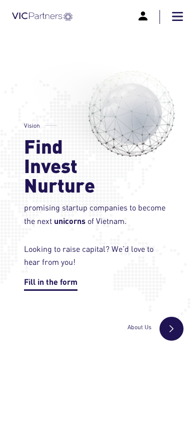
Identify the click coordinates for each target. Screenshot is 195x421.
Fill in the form (51, 281)
